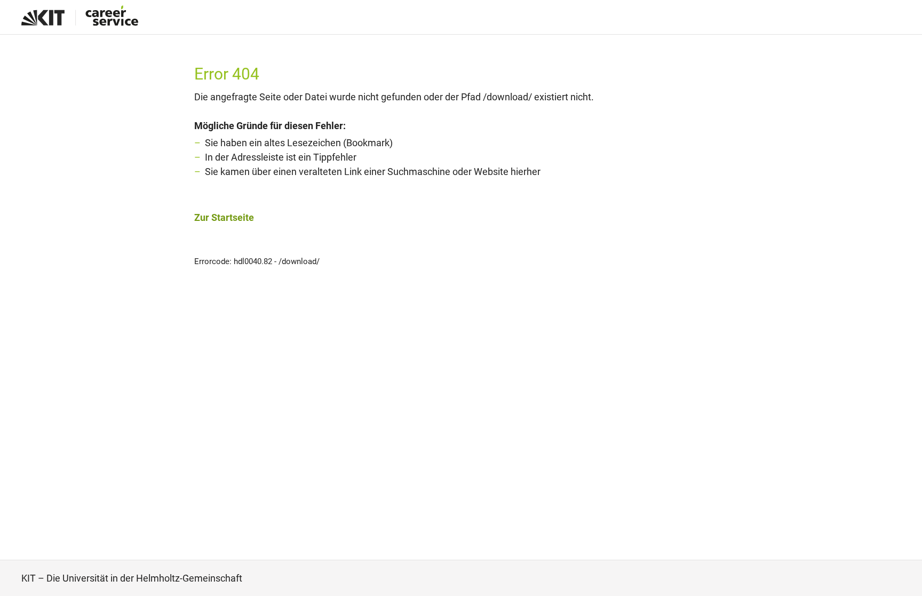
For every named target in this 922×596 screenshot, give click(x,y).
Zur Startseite (224, 217)
